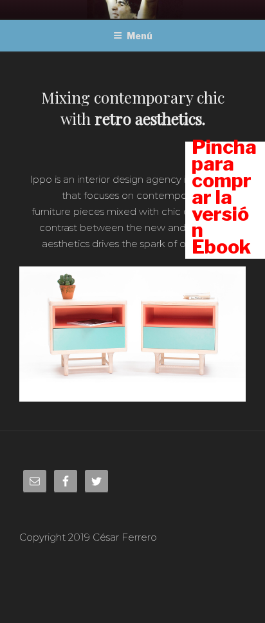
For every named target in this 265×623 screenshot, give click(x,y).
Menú (139, 35)
